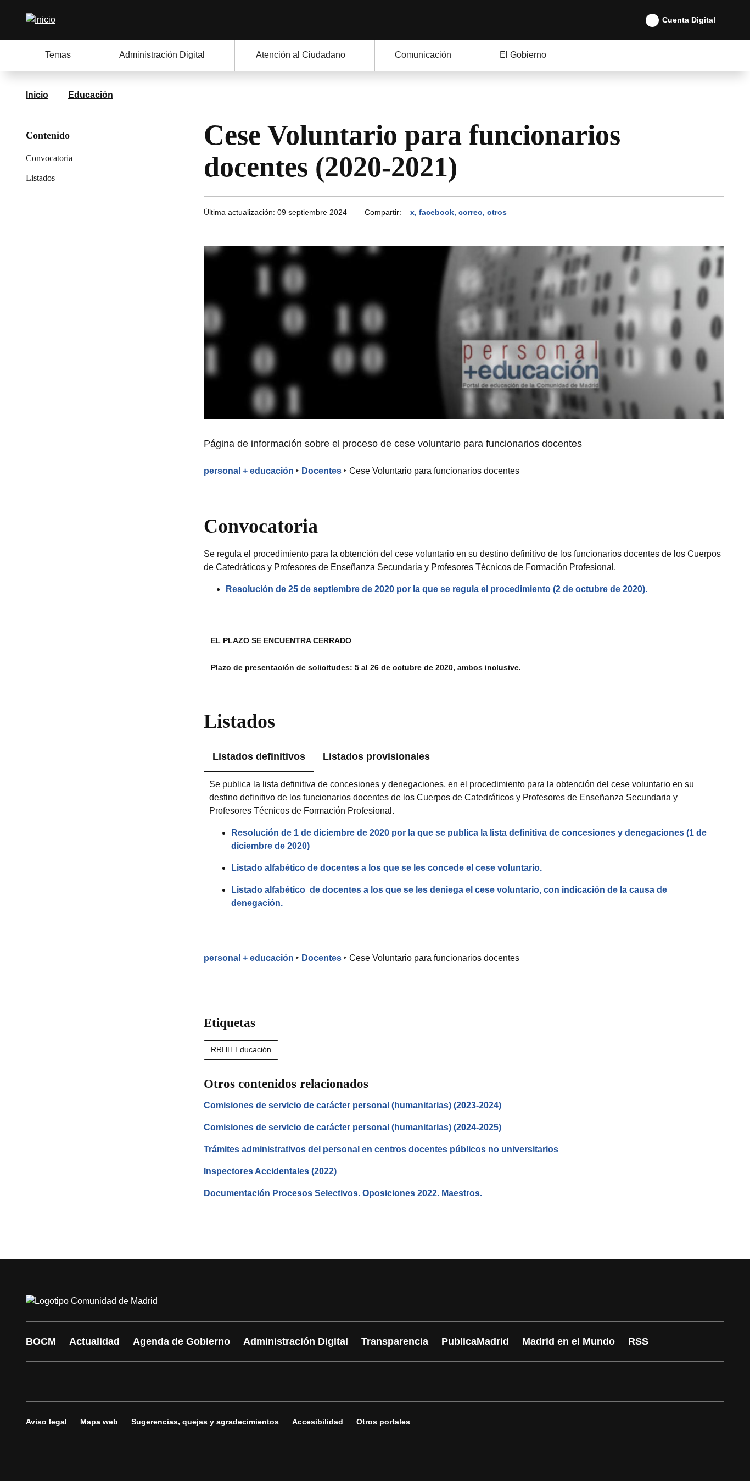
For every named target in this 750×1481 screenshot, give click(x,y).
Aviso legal (46, 1421)
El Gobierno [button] (523, 54)
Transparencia (394, 1341)
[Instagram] (74, 1381)
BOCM (41, 1341)
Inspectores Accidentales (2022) (270, 1171)
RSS (638, 1341)
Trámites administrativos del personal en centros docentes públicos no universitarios (381, 1149)
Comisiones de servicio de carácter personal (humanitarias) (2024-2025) (352, 1127)
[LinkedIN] (173, 1381)
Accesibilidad (317, 1421)
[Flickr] (271, 1381)
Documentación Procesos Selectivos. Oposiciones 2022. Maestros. (343, 1193)
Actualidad (94, 1341)
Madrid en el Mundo (568, 1341)
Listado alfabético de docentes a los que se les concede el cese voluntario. (386, 867)
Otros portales (383, 1421)
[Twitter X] (107, 1381)
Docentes (321, 471)
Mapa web (99, 1421)
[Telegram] (304, 1381)
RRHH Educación (241, 1049)
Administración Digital (295, 1341)
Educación (90, 95)
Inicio (37, 95)
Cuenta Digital (688, 19)
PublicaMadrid (475, 1341)
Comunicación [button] (423, 54)
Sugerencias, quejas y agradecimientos (205, 1421)
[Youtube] (140, 1381)
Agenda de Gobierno (181, 1341)
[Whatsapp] (206, 1381)
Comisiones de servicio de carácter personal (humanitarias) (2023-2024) (352, 1105)
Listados (40, 178)
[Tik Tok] (238, 1381)
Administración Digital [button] (162, 54)
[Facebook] (41, 1381)
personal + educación (249, 471)
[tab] (376, 757)
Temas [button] (58, 54)
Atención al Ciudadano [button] (300, 54)
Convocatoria (49, 158)
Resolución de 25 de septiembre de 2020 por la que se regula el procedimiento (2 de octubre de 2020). (436, 589)
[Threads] (337, 1381)
